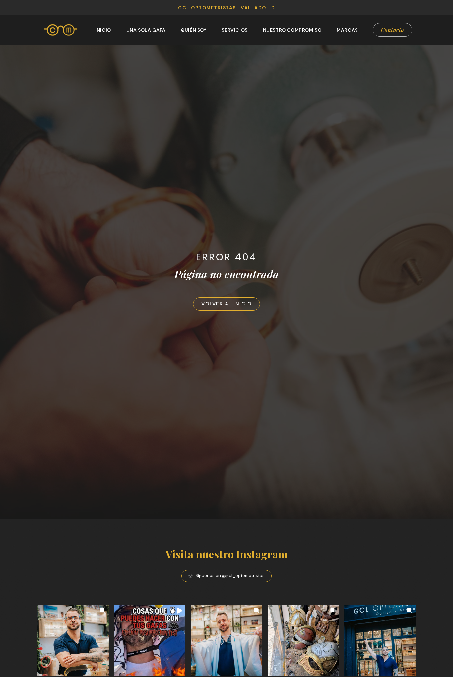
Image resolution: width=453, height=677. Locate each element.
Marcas (347, 30)
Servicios (234, 30)
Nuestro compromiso (292, 30)
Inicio (103, 30)
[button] (73, 640)
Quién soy (193, 30)
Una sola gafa (146, 30)
